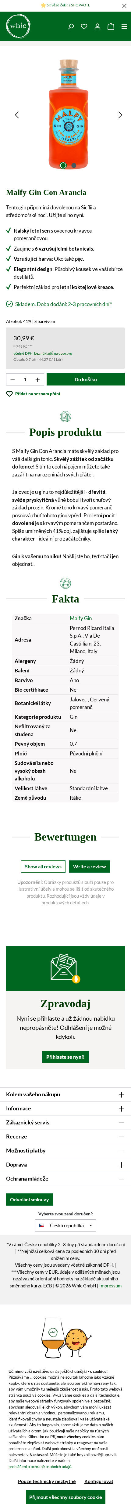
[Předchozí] (16, 114)
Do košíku (86, 379)
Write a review (89, 866)
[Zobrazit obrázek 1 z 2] (63, 165)
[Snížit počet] (12, 379)
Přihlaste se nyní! (65, 1057)
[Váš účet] (97, 26)
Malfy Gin (81, 618)
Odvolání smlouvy (29, 1199)
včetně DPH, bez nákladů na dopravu (42, 353)
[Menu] (124, 26)
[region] (68, 114)
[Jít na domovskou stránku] (18, 26)
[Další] (120, 114)
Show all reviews (43, 866)
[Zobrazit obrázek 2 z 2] (73, 165)
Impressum (110, 1285)
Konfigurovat (98, 1481)
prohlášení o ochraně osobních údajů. (40, 1466)
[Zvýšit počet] (37, 379)
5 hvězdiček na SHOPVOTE (68, 5)
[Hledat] (70, 26)
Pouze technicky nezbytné (47, 1481)
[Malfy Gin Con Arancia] (68, 114)
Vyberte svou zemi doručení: (65, 1213)
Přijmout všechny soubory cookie (65, 1497)
